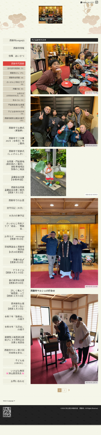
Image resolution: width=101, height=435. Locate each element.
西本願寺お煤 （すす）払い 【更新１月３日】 (16, 306)
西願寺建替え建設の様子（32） (14, 119)
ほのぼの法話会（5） (15, 68)
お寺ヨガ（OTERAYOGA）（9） (14, 94)
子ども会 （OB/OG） (19, 361)
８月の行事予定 (16, 215)
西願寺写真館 (17, 63)
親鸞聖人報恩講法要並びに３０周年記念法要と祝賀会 (14, 340)
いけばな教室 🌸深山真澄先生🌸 (15, 372)
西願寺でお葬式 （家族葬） (17, 129)
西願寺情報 (18, 48)
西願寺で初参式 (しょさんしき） (16, 152)
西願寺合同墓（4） (16, 78)
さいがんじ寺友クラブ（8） (15, 83)
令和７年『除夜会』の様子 (15, 317)
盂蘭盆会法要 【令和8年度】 (17, 178)
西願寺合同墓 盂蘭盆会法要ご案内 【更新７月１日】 (15, 190)
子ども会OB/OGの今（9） (16, 113)
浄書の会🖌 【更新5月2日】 (14, 260)
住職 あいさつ (16, 56)
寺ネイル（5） (18, 100)
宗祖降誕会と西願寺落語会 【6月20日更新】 (15, 249)
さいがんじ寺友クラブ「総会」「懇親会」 (15, 226)
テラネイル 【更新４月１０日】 (15, 271)
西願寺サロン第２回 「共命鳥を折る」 (14, 351)
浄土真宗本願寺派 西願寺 (74, 408)
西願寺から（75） (17, 73)
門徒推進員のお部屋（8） (16, 106)
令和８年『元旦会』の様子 (15, 328)
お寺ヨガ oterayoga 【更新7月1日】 (15, 237)
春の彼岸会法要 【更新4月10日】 (16, 281)
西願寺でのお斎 (17, 200)
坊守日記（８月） (16, 208)
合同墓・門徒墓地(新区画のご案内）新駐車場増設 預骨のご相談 (15, 165)
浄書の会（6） (18, 89)
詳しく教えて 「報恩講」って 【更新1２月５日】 (15, 293)
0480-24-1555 (88, 2)
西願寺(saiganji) (17, 40)
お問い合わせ (17, 381)
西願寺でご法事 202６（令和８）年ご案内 (15, 141)
